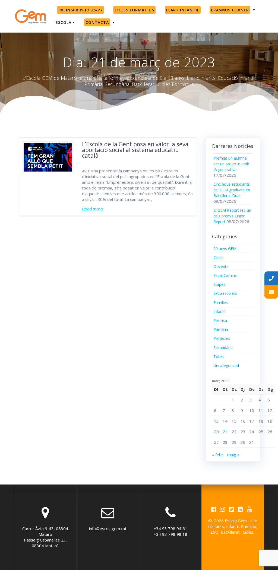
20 (216, 431)
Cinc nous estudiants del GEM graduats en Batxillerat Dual (231, 190)
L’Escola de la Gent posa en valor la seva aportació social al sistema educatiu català (135, 149)
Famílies (220, 302)
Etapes (219, 284)
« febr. (218, 454)
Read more (92, 208)
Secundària (223, 347)
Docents (220, 266)
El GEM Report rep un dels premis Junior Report (232, 216)
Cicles (218, 257)
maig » (233, 454)
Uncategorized (226, 365)
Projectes (221, 338)
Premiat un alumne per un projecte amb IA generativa (231, 164)
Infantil (219, 311)
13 (216, 421)
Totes (218, 356)
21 (225, 431)
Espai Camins (225, 275)
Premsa (220, 320)
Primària (220, 329)
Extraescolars (225, 293)
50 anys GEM (224, 248)
